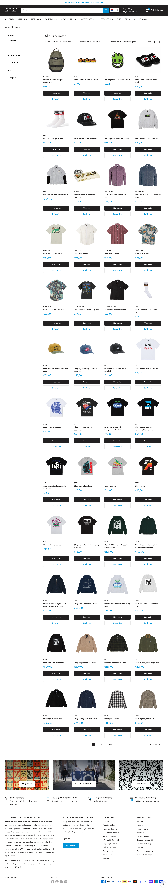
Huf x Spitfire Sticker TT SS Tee (116, 138)
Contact (106, 821)
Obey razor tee (110, 486)
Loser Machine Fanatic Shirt (115, 309)
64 (110, 744)
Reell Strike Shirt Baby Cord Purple (115, 196)
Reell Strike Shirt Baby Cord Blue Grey (148, 196)
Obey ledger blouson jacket (84, 662)
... (105, 744)
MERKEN (21, 19)
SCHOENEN (50, 19)
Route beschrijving (110, 829)
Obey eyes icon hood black (53, 662)
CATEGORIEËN (105, 19)
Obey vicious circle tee (52, 545)
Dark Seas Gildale (81, 253)
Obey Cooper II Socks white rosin (146, 311)
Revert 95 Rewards (141, 19)
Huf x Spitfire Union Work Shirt (55, 194)
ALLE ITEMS (9, 19)
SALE (119, 19)
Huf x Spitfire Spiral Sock (53, 138)
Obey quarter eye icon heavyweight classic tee (144, 428)
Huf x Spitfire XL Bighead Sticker (117, 79)
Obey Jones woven (111, 718)
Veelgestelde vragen (145, 854)
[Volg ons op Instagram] (57, 881)
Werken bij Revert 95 (111, 840)
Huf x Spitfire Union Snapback (85, 138)
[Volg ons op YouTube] (65, 881)
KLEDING (35, 19)
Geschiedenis (108, 851)
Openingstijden (109, 825)
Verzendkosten (142, 829)
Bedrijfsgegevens (109, 847)
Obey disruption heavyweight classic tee (54, 487)
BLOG (127, 19)
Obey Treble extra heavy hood (85, 603)
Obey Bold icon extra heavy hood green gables (117, 546)
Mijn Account (129, 11)
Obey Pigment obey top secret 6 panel (55, 369)
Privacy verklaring (144, 843)
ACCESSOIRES (86, 19)
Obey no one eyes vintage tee (146, 368)
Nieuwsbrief (107, 854)
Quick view (56, 99)
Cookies (140, 847)
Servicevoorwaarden (145, 851)
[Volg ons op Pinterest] (61, 881)
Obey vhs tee (140, 486)
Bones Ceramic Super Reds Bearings (84, 196)
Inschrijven (70, 845)
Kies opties (148, 93)
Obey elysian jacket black (53, 718)
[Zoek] (106, 10)
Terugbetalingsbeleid (145, 840)
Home (7, 27)
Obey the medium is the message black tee (87, 546)
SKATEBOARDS (67, 19)
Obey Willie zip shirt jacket (115, 662)
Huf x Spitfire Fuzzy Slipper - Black (146, 81)
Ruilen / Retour (143, 836)
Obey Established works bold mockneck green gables (146, 546)
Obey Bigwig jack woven (144, 718)
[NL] (114, 10)
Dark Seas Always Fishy (52, 253)
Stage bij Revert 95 (110, 843)
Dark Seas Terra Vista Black (54, 309)
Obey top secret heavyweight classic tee (85, 428)
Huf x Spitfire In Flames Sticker (86, 79)
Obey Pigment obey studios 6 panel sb (85, 369)
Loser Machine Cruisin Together (86, 309)
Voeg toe (56, 93)
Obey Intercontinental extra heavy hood (117, 605)
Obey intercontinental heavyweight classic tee (113, 428)
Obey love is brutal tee (83, 486)
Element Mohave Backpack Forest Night (53, 81)
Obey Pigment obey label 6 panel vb (115, 369)
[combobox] (62, 10)
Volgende (153, 744)
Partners (106, 858)
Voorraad (140, 832)
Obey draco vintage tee (52, 427)
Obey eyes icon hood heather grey (146, 605)
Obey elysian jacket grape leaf (147, 662)
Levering (140, 825)
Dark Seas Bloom (142, 253)
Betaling (140, 821)
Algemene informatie (111, 832)
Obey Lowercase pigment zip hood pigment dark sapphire (54, 605)
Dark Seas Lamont (111, 253)
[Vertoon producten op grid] (155, 42)
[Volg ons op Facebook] (52, 881)
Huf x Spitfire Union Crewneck (147, 138)
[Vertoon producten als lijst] (159, 42)
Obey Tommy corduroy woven (85, 718)
